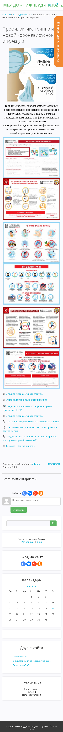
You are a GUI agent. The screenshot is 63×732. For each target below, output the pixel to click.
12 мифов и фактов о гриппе (20, 445)
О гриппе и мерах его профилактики (24, 393)
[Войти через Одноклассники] (39, 563)
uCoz (31, 729)
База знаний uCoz (22, 665)
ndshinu (36, 464)
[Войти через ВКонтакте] (28, 563)
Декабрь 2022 (32, 586)
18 (53, 608)
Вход (39, 541)
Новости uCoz (20, 656)
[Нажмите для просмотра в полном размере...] (31, 60)
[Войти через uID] (23, 563)
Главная (6, 14)
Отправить (18, 509)
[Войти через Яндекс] (34, 563)
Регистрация (28, 541)
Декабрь (23, 14)
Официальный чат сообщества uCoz (32, 660)
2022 (15, 14)
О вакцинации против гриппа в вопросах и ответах (32, 421)
